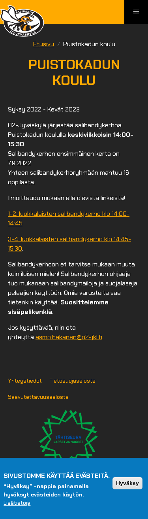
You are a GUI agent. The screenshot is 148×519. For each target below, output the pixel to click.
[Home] (22, 21)
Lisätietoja (17, 502)
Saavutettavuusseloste (38, 396)
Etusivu (43, 44)
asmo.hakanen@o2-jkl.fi (69, 337)
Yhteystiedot (25, 380)
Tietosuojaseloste (73, 380)
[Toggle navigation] (136, 12)
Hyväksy (127, 483)
